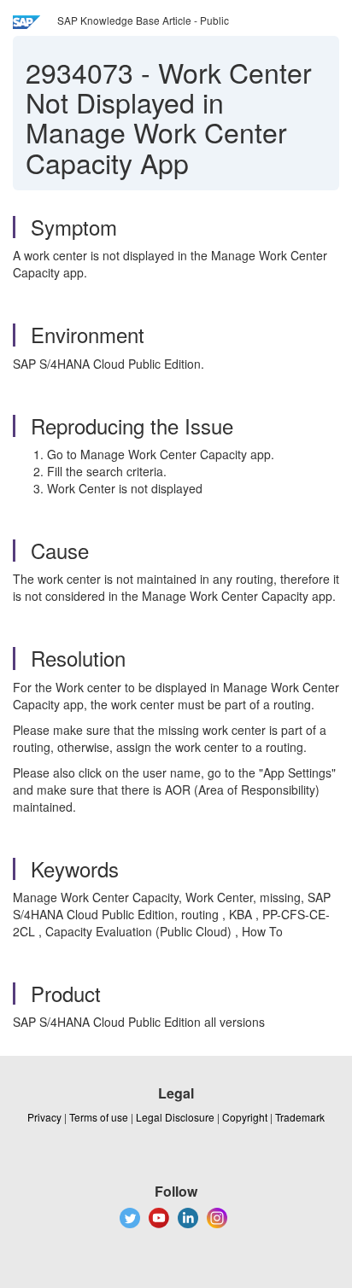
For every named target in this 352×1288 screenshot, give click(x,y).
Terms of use (98, 1117)
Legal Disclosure (175, 1117)
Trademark (300, 1117)
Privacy (44, 1117)
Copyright (244, 1117)
